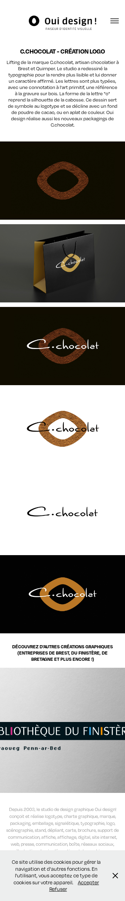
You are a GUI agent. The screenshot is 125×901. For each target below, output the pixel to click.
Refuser (58, 889)
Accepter (88, 882)
